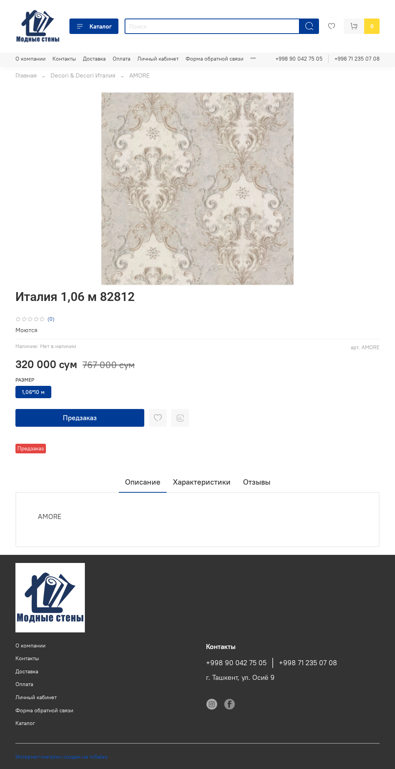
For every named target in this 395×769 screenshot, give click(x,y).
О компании (30, 58)
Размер (24, 380)
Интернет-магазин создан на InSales (61, 756)
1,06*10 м (33, 392)
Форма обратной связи (214, 58)
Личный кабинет (158, 58)
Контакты (64, 58)
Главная (26, 75)
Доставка (94, 58)
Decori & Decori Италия (83, 75)
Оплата (121, 58)
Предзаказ (80, 417)
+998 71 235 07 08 (357, 58)
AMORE (139, 75)
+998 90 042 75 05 (298, 58)
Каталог (100, 26)
